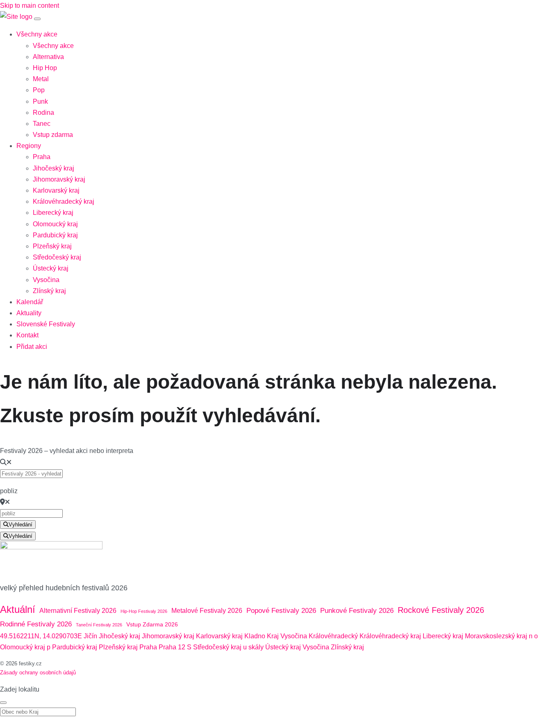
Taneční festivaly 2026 (99, 624)
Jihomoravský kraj (59, 179)
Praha (41, 156)
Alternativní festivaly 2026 (77, 610)
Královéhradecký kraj (63, 201)
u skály (253, 647)
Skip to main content (29, 5)
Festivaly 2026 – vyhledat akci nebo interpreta (66, 450)
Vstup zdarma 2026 (152, 624)
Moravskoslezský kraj (496, 636)
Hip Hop (45, 67)
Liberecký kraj (53, 212)
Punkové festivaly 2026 (357, 611)
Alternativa (48, 56)
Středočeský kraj (57, 257)
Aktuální (17, 609)
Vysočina (46, 279)
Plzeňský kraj (52, 246)
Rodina (43, 112)
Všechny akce (36, 34)
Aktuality (28, 313)
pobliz (9, 490)
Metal (41, 78)
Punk (40, 101)
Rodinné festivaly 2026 (36, 624)
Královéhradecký (333, 636)
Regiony (28, 145)
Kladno (254, 636)
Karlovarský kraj (56, 190)
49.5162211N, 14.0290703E (41, 636)
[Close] (3, 702)
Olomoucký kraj (55, 224)
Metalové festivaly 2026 (206, 610)
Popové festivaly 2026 (281, 611)
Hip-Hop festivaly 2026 (144, 611)
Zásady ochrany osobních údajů (38, 672)
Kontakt (27, 335)
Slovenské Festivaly (45, 324)
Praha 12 (172, 647)
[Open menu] (37, 19)
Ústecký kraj (50, 268)
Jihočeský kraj (53, 168)
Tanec (41, 123)
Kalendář (29, 301)
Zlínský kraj (49, 290)
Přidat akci (31, 346)
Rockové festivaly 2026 (441, 610)
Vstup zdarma (53, 134)
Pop (39, 89)
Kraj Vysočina (287, 636)
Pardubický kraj (55, 235)
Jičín (90, 636)
